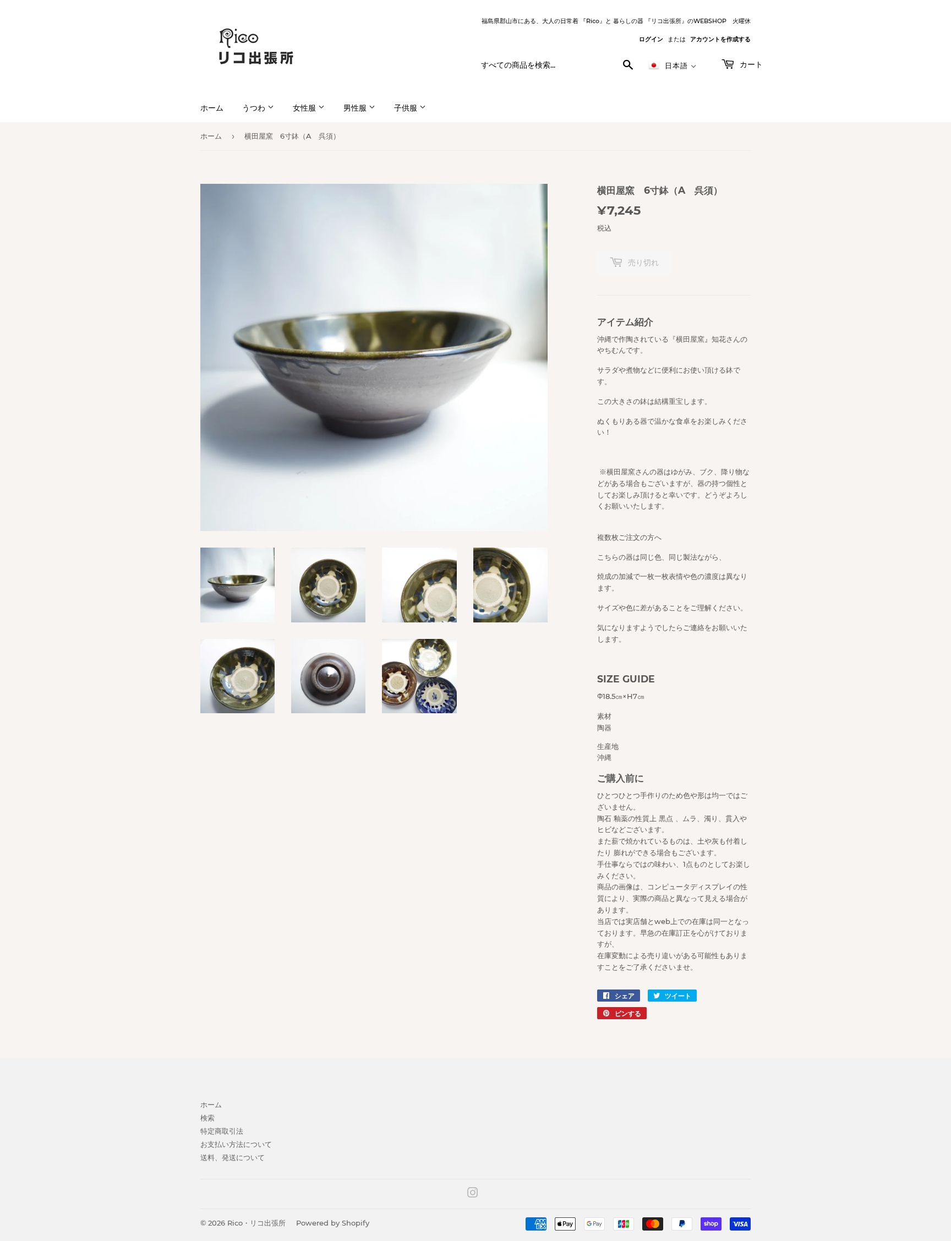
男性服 (356, 108)
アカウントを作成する (720, 39)
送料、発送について (232, 1157)
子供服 (406, 108)
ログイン (651, 39)
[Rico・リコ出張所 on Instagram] (472, 1194)
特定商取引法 (221, 1131)
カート (750, 64)
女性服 (305, 108)
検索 (207, 1117)
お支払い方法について (236, 1144)
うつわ (254, 108)
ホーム (211, 108)
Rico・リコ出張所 (256, 1222)
